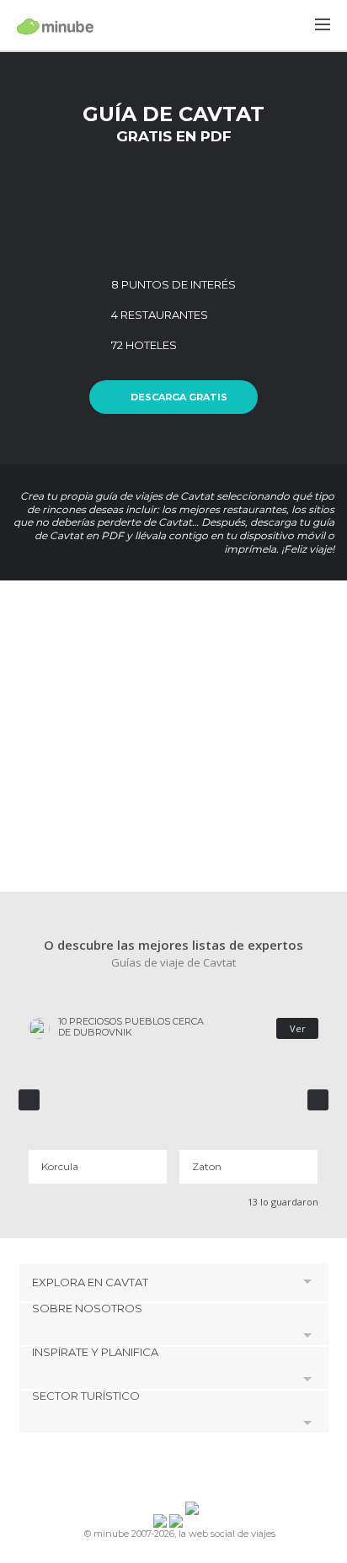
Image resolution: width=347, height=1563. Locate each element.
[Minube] (55, 26)
